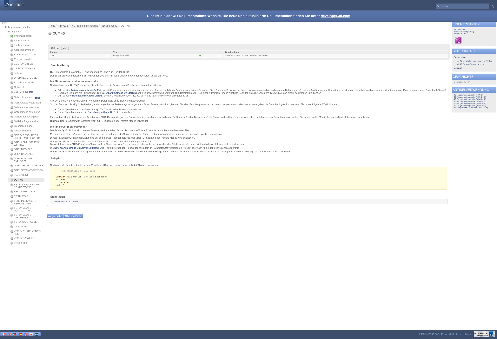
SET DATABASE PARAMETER (22, 216)
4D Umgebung (14, 31)
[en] (9, 334)
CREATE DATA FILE (24, 68)
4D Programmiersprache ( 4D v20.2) (470, 99)
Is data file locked (23, 130)
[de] (15, 334)
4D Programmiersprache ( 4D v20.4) (470, 103)
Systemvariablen (23, 36)
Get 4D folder (23, 91)
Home (4, 23)
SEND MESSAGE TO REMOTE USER (25, 202)
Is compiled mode (23, 126)
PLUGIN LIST (21, 175)
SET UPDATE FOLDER (26, 222)
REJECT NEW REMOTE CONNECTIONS (27, 186)
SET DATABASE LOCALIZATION (22, 209)
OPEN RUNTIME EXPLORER (23, 160)
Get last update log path (26, 116)
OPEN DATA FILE (23, 149)
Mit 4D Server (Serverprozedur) (470, 64)
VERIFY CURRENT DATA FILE (27, 232)
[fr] (4, 334)
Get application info (26, 97)
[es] (20, 334)
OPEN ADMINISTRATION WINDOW (27, 143)
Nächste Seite (73, 216)
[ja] (31, 334)
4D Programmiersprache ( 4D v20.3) (470, 101)
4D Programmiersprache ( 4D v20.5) (470, 105)
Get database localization (27, 102)
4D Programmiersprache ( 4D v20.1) (470, 97)
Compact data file (23, 59)
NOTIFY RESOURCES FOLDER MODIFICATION (27, 136)
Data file (18, 73)
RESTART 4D (21, 196)
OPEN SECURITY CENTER (28, 165)
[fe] (25, 334)
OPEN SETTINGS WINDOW (28, 170)
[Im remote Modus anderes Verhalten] (458, 40)
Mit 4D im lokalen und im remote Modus (474, 61)
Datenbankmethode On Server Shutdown (76, 148)
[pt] (36, 334)
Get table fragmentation (26, 121)
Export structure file (24, 82)
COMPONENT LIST (24, 64)
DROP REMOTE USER (26, 77)
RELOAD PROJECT (24, 191)
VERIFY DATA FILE (24, 238)
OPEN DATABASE (23, 154)
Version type (20, 243)
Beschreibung (460, 57)
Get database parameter (27, 112)
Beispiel (458, 68)
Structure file (20, 226)
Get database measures (26, 107)
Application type (22, 45)
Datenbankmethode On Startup (119, 93)
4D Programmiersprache (17, 27)
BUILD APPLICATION (25, 54)
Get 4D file (19, 87)
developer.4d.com (335, 16)
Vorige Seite (54, 216)
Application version (24, 50)
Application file (22, 40)
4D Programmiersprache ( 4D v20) (469, 95)
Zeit (187, 130)
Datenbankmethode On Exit (86, 90)
